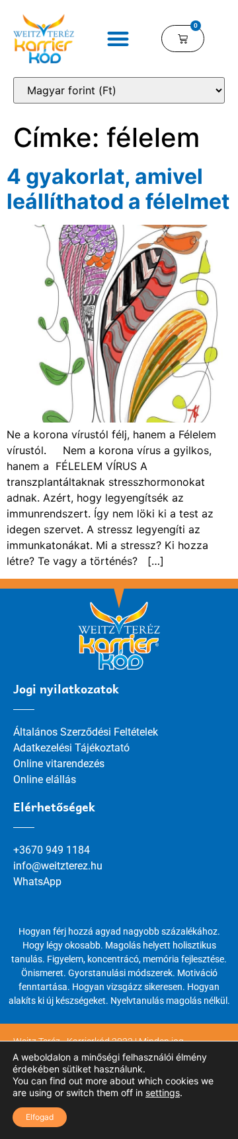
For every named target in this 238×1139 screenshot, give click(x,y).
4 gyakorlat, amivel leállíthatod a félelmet (118, 188)
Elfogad (40, 1117)
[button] (118, 38)
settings (162, 1092)
